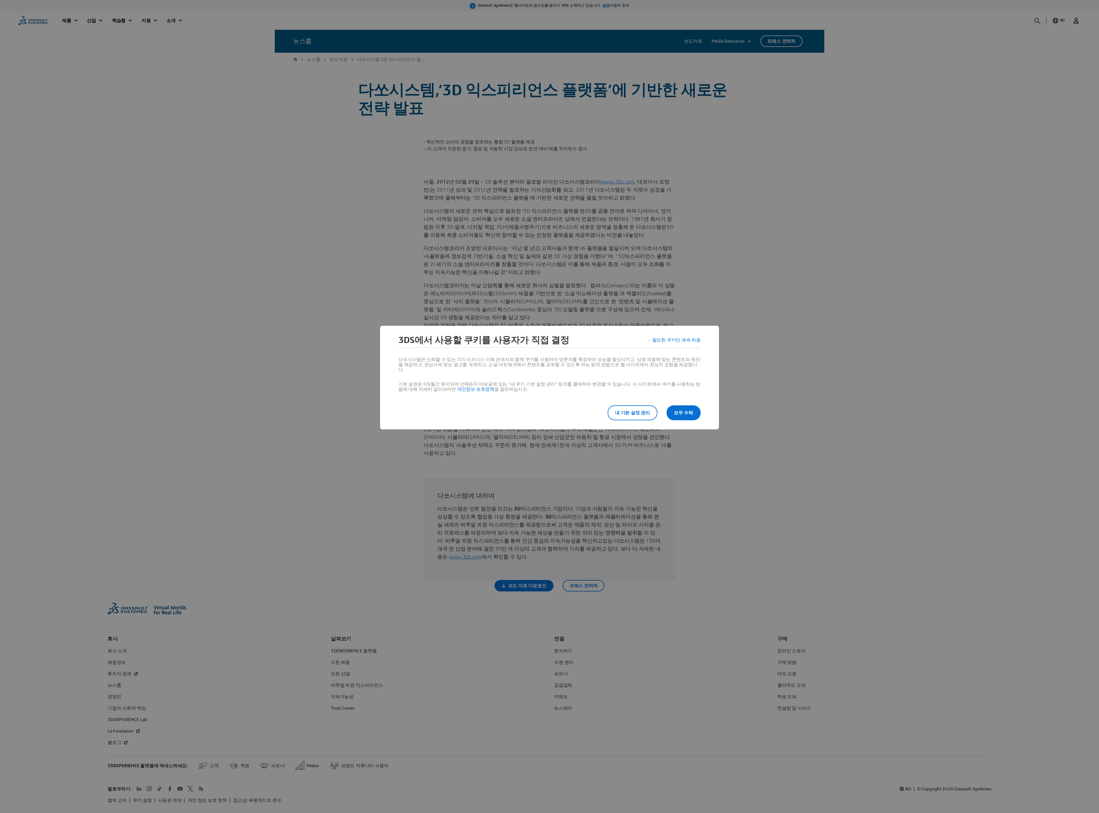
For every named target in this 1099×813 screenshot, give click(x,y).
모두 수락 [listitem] (683, 413)
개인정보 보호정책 (475, 389)
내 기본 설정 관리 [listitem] (632, 413)
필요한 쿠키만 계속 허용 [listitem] (676, 340)
